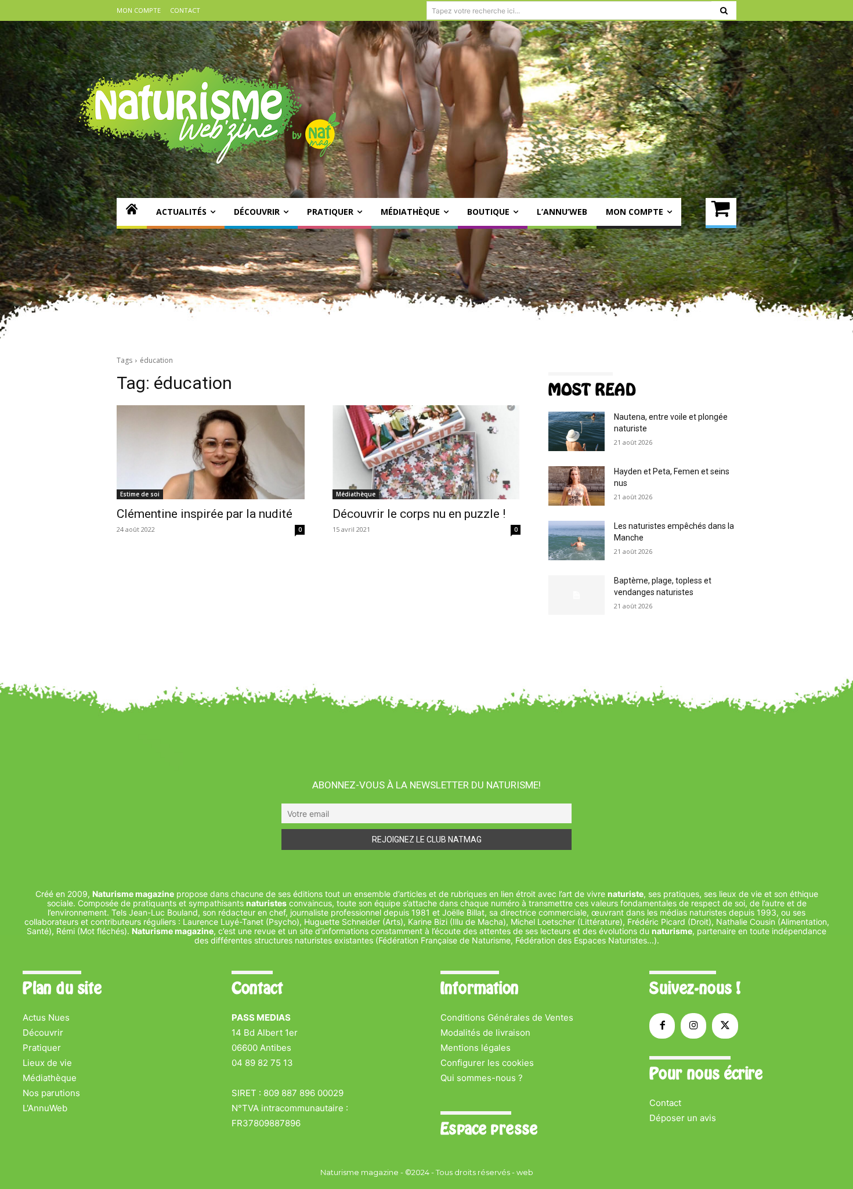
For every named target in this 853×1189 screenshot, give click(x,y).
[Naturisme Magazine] (209, 115)
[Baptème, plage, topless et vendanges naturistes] (576, 595)
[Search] (723, 10)
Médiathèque (355, 494)
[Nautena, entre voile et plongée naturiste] (576, 431)
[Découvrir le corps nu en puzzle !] (426, 452)
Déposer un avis (682, 1117)
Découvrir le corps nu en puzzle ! (418, 514)
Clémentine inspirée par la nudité (204, 514)
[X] (725, 1026)
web (524, 1172)
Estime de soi (140, 494)
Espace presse (488, 1129)
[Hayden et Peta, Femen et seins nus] (576, 486)
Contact (665, 1102)
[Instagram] (693, 1026)
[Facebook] (662, 1026)
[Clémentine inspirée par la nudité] (211, 452)
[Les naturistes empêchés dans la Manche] (576, 540)
